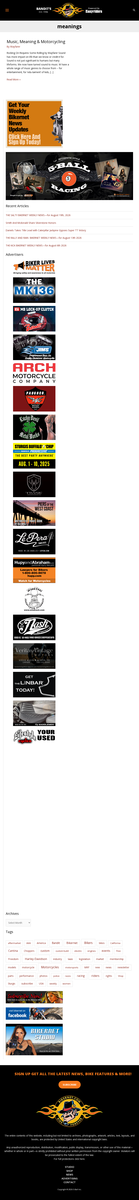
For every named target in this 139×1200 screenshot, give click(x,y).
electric (78, 950)
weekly (53, 983)
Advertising (70, 1178)
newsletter (123, 967)
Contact (70, 1182)
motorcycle (28, 967)
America (41, 943)
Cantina (13, 951)
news (109, 967)
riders (95, 976)
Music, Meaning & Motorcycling (36, 41)
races (68, 975)
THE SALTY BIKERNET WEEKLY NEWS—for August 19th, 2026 (38, 215)
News (69, 1174)
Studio (69, 1167)
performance (26, 975)
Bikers (88, 943)
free (118, 950)
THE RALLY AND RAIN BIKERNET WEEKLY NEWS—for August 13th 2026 (44, 237)
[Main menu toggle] (7, 10)
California (115, 943)
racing (81, 976)
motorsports (71, 967)
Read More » (14, 80)
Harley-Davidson (36, 959)
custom (45, 951)
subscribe (27, 983)
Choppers (29, 950)
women (67, 983)
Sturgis (11, 983)
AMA (28, 943)
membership (117, 959)
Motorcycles (50, 967)
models (12, 967)
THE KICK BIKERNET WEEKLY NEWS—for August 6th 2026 (36, 245)
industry (57, 959)
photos (43, 975)
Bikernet (71, 943)
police (56, 975)
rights (109, 975)
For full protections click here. (69, 1158)
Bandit (56, 943)
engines (91, 950)
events (106, 951)
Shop (120, 975)
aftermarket (14, 943)
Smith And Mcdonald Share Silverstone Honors (31, 222)
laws (70, 959)
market (100, 959)
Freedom (13, 959)
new (97, 967)
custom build (62, 950)
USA (41, 983)
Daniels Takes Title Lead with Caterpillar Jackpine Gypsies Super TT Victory (46, 230)
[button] (134, 10)
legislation (84, 959)
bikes (102, 943)
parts (11, 975)
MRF (86, 967)
